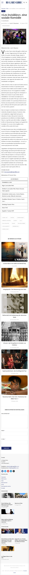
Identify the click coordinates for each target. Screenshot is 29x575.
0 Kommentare (6, 25)
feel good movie (5, 223)
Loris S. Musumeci (14, 23)
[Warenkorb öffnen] (26, 2)
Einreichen (6, 448)
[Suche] (24, 2)
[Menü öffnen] (2, 2)
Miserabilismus (16, 226)
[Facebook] (2, 471)
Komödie (12, 217)
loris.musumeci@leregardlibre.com (11, 172)
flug (21, 220)
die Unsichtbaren (21, 223)
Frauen (13, 223)
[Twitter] (5, 471)
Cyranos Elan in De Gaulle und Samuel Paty (14, 263)
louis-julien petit (6, 226)
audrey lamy (5, 217)
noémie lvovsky (5, 229)
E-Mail (3, 439)
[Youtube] (8, 471)
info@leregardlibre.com (14, 468)
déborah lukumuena (6, 220)
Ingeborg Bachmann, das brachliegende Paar (14, 371)
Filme (7, 8)
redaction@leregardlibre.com (13, 466)
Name (3, 430)
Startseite (3, 8)
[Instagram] (14, 471)
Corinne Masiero (20, 217)
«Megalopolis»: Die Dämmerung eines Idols (14, 289)
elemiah (15, 220)
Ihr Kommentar (5, 413)
